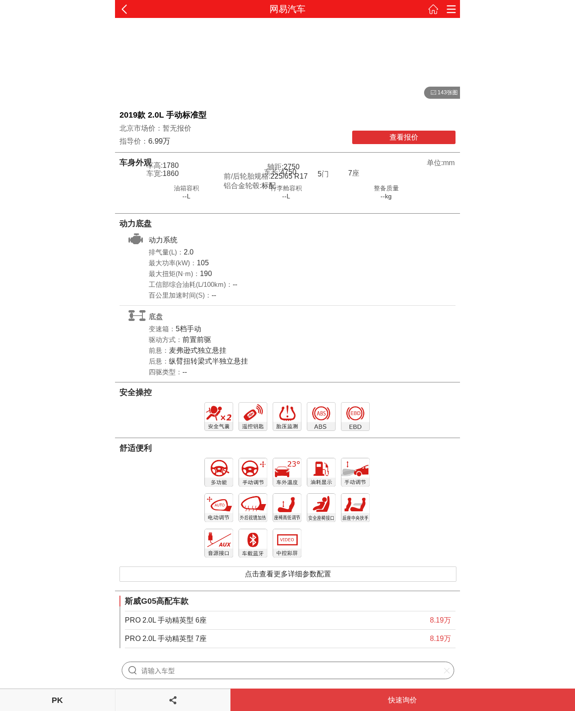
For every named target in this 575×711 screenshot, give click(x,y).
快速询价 (402, 700)
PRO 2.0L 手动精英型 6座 (166, 620)
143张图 (441, 93)
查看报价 (403, 137)
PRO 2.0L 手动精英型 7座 (166, 638)
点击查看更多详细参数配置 (288, 574)
